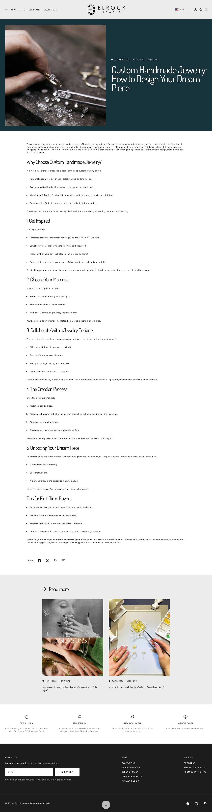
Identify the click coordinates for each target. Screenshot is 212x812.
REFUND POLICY (130, 772)
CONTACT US (128, 763)
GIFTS (22, 9)
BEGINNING (189, 763)
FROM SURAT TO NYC (195, 772)
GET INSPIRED (35, 9)
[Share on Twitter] (47, 561)
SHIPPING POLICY (131, 767)
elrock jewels (122, 59)
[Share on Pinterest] (55, 561)
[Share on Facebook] (39, 561)
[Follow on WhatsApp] (205, 803)
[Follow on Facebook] (187, 803)
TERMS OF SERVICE (132, 776)
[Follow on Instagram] (196, 803)
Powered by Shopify (40, 803)
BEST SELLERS (51, 9)
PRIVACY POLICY (130, 781)
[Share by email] (63, 561)
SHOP (13, 9)
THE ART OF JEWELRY (195, 767)
